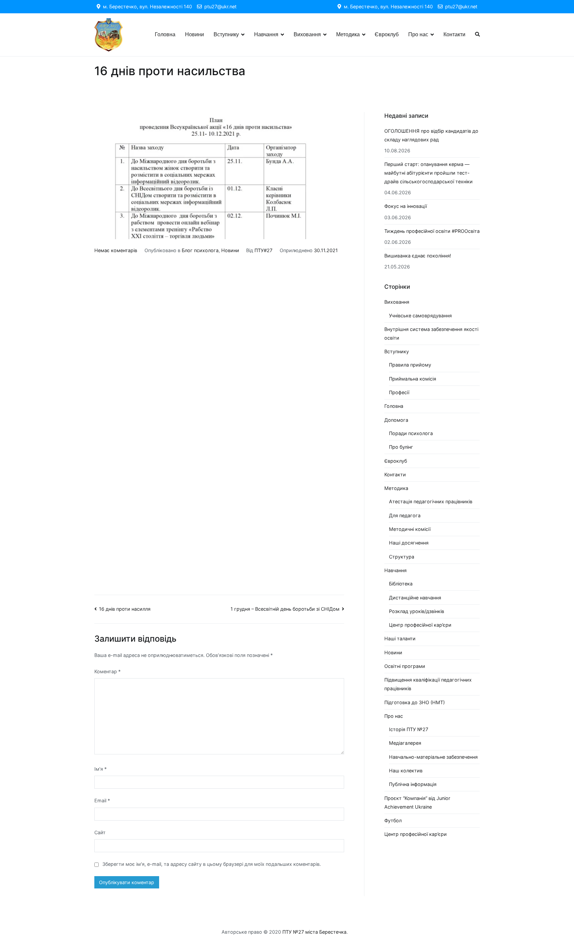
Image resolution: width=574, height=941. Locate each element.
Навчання (266, 34)
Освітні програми (404, 666)
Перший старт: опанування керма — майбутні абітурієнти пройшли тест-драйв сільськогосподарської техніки (428, 172)
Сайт (100, 832)
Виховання (307, 34)
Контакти (454, 34)
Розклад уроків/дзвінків (416, 611)
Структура (401, 556)
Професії (399, 392)
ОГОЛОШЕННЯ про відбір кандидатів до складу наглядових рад (431, 135)
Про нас (418, 34)
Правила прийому (410, 365)
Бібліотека (401, 583)
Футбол (393, 820)
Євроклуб (387, 34)
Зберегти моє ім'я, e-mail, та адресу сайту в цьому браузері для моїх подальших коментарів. (211, 864)
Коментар (107, 671)
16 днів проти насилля (124, 609)
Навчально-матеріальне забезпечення (433, 757)
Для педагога (405, 515)
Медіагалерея (405, 743)
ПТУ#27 (263, 250)
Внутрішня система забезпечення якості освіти (431, 333)
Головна (165, 34)
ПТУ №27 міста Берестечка (314, 932)
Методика (348, 34)
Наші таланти (400, 638)
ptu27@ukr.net (219, 6)
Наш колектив (406, 770)
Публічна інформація (412, 784)
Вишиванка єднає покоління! (417, 255)
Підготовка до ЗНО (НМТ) (414, 702)
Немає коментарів (115, 250)
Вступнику (226, 34)
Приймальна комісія (412, 379)
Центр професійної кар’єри (420, 625)
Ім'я (100, 769)
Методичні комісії (409, 529)
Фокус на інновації (405, 206)
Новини (194, 34)
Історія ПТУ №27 (408, 729)
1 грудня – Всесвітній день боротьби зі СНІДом (285, 609)
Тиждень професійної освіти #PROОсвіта (432, 231)
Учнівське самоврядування (420, 315)
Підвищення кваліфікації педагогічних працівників (428, 684)
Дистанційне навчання (415, 597)
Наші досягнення (409, 543)
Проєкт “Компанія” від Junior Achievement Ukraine (417, 802)
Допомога (396, 420)
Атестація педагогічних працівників (430, 501)
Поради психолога (411, 433)
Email (102, 800)
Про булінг (401, 447)
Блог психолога (200, 250)
